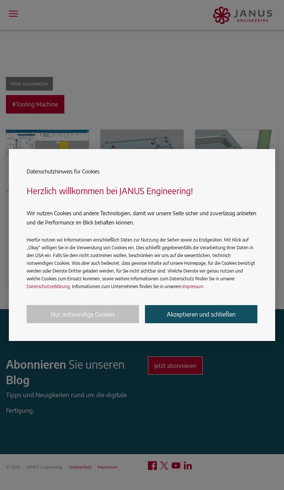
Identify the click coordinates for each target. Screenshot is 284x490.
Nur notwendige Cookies (83, 314)
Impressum (192, 286)
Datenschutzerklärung (48, 286)
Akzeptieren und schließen (201, 314)
